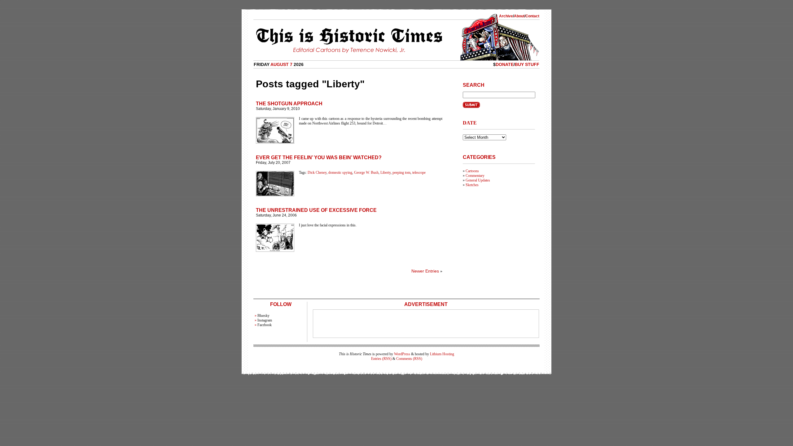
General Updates (478, 180)
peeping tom (401, 172)
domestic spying (340, 172)
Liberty (385, 172)
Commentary (475, 175)
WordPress (402, 354)
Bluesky (263, 315)
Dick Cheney (317, 172)
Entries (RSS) (381, 358)
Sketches (472, 185)
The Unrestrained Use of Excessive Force (316, 210)
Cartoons (472, 171)
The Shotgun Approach (289, 103)
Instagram (264, 320)
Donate (505, 64)
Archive (506, 16)
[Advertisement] (426, 324)
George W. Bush (366, 172)
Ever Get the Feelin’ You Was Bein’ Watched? (319, 157)
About (519, 16)
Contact (532, 16)
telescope (419, 172)
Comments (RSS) (409, 358)
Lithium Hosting (442, 354)
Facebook (264, 325)
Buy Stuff (527, 64)
